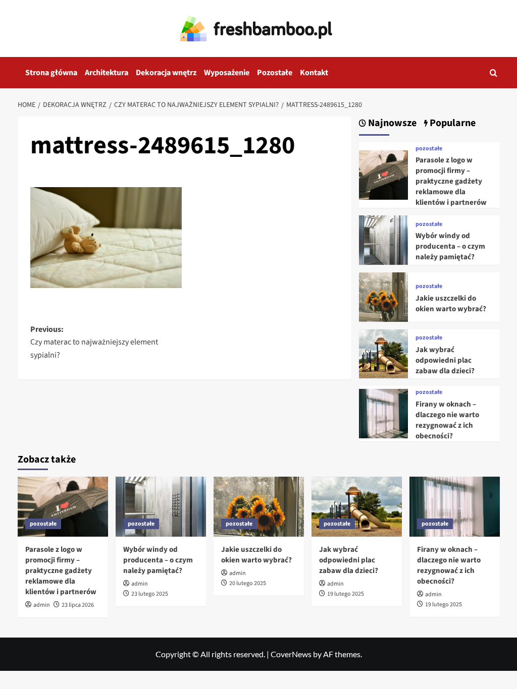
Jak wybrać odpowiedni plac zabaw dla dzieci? (445, 360)
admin (41, 605)
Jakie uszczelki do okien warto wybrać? (451, 303)
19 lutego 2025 (345, 594)
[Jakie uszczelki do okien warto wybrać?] (383, 296)
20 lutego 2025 (247, 583)
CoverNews (291, 654)
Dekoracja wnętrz (166, 72)
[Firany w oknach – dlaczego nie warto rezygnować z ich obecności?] (383, 412)
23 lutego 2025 (149, 594)
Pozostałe (274, 72)
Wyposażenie (226, 72)
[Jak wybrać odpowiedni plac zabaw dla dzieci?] (383, 352)
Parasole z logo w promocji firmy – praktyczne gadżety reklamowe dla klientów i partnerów (451, 181)
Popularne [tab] (452, 123)
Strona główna (51, 72)
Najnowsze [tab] (391, 123)
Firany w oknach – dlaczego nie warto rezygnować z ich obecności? (447, 420)
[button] (493, 73)
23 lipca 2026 (78, 605)
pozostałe (429, 149)
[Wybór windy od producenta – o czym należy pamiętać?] (383, 239)
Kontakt (314, 72)
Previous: (94, 342)
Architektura (106, 72)
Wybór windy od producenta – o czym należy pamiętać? (450, 246)
